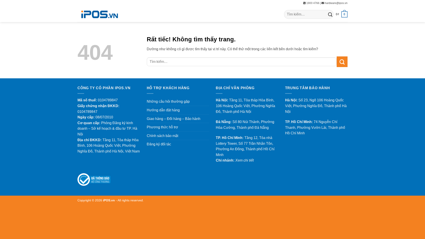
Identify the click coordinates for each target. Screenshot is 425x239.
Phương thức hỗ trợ (162, 127)
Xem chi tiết (244, 160)
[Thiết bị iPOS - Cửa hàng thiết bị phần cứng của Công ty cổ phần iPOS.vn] (99, 14)
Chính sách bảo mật (162, 136)
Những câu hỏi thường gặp (168, 101)
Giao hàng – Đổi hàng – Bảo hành (173, 119)
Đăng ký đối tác (159, 144)
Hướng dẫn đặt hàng (163, 110)
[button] (342, 14)
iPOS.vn (109, 200)
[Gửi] (330, 14)
